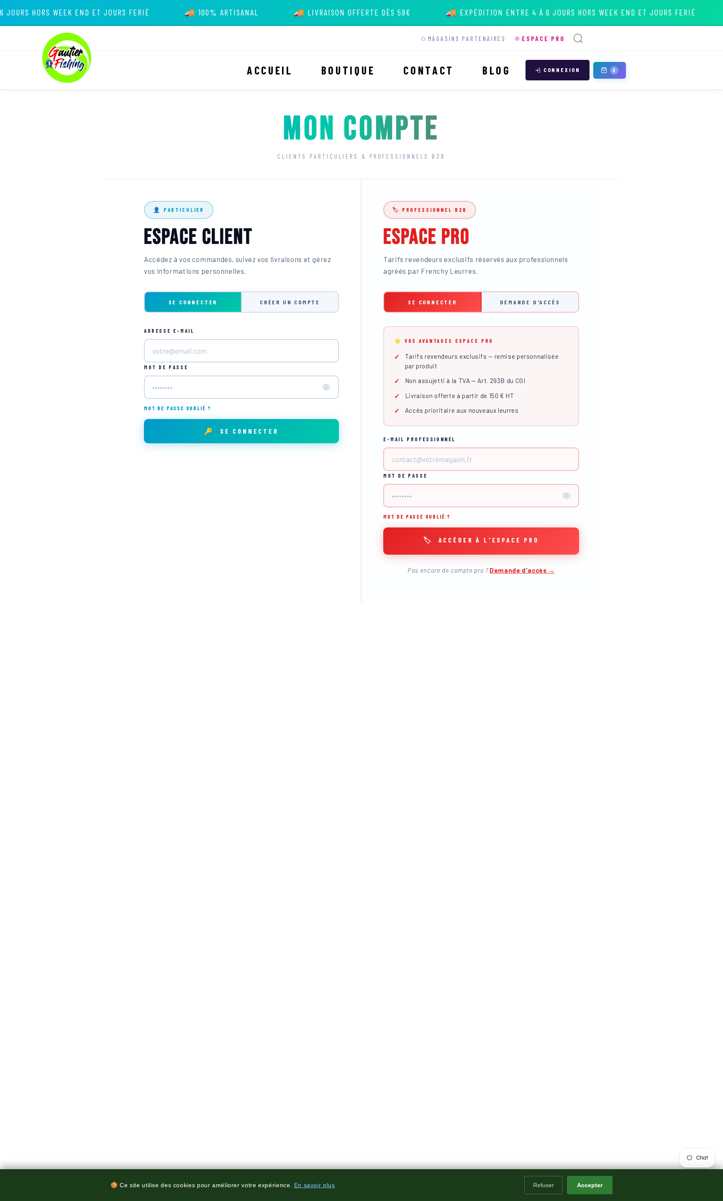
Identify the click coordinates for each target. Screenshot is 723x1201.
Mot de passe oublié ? (177, 408)
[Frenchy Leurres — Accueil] (67, 58)
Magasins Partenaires (467, 38)
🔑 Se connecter (241, 431)
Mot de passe (166, 367)
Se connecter (193, 302)
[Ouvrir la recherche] (578, 38)
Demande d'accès (530, 302)
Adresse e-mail (169, 330)
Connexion (562, 69)
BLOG (496, 70)
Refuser (543, 1185)
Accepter (589, 1185)
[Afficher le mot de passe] (326, 387)
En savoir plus (314, 1185)
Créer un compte (290, 302)
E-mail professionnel (419, 439)
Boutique (348, 70)
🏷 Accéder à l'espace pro (481, 540)
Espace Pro (543, 38)
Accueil (270, 70)
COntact (428, 70)
